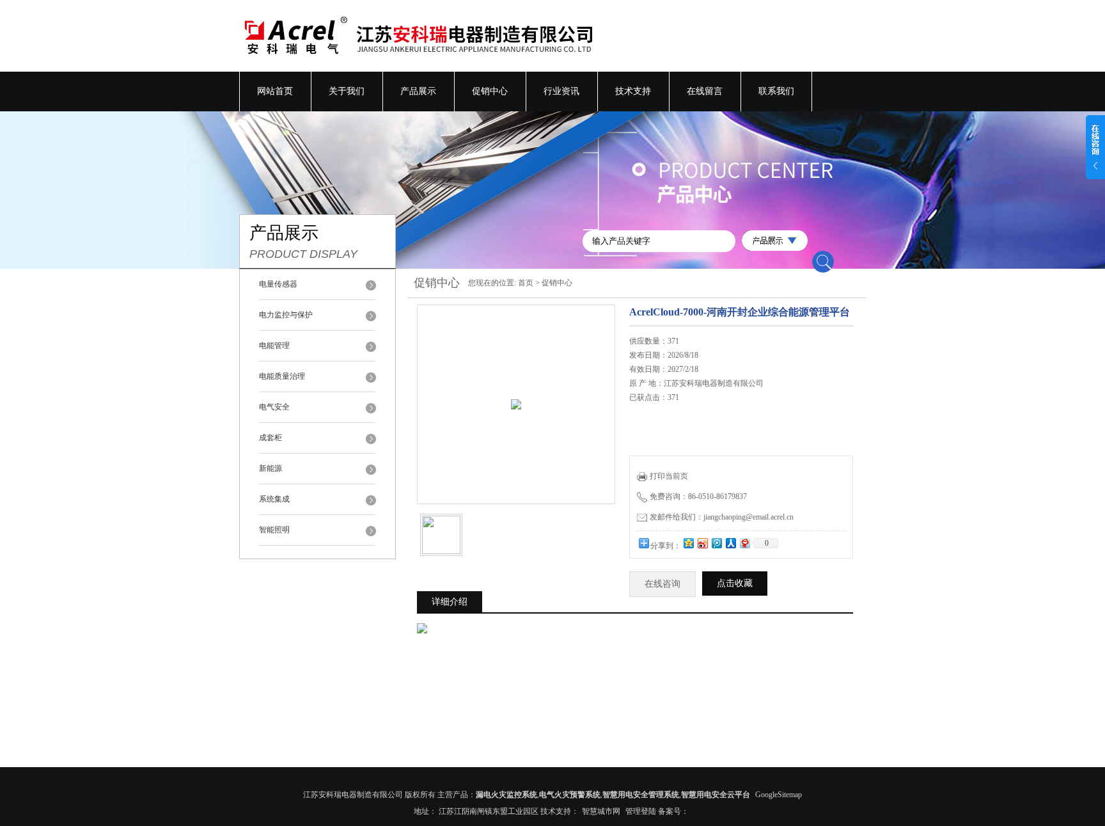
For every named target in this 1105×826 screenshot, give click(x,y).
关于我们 (346, 91)
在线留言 (705, 91)
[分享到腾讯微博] (716, 543)
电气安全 (274, 406)
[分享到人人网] (730, 543)
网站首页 (275, 91)
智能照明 (274, 529)
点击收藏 (735, 583)
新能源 (270, 468)
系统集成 (274, 499)
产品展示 (418, 91)
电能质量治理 (282, 376)
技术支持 (633, 91)
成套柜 (270, 437)
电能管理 (274, 345)
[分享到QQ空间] (688, 543)
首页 (525, 282)
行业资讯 (561, 91)
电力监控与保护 (286, 314)
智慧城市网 (601, 811)
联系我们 (776, 91)
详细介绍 (449, 602)
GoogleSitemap (778, 794)
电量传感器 (278, 284)
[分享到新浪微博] (702, 543)
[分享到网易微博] (744, 543)
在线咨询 (662, 584)
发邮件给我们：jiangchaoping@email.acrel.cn (722, 516)
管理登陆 (640, 811)
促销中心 (490, 91)
